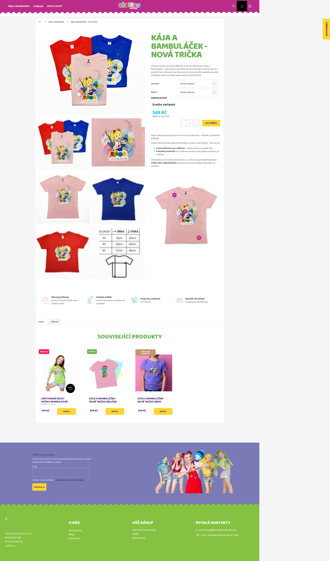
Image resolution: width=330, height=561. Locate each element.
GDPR (135, 534)
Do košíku (211, 123)
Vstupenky (75, 530)
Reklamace (138, 538)
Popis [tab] (41, 321)
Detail (66, 411)
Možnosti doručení (159, 97)
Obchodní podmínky (144, 530)
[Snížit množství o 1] (184, 123)
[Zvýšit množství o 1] (196, 123)
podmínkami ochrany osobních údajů (69, 480)
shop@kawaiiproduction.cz (220, 530)
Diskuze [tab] (54, 321)
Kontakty (74, 538)
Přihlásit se (39, 487)
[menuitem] (18, 6)
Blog (71, 534)
